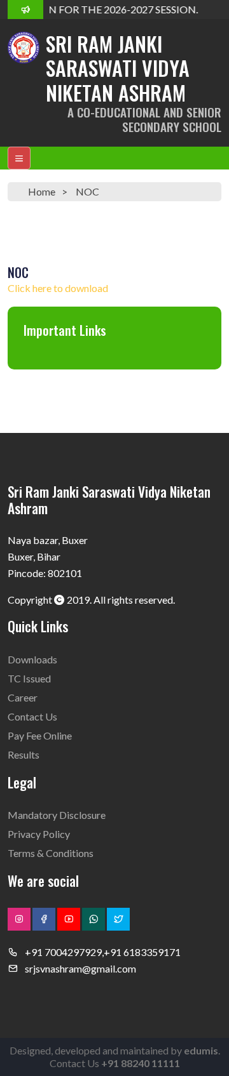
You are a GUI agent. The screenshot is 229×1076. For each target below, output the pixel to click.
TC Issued (29, 678)
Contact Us (32, 716)
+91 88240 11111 (140, 1063)
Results (23, 754)
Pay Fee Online (40, 735)
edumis (201, 1050)
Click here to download (58, 288)
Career (23, 697)
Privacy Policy (39, 834)
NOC (87, 191)
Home (41, 191)
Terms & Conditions (51, 853)
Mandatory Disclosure (57, 815)
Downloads (32, 659)
